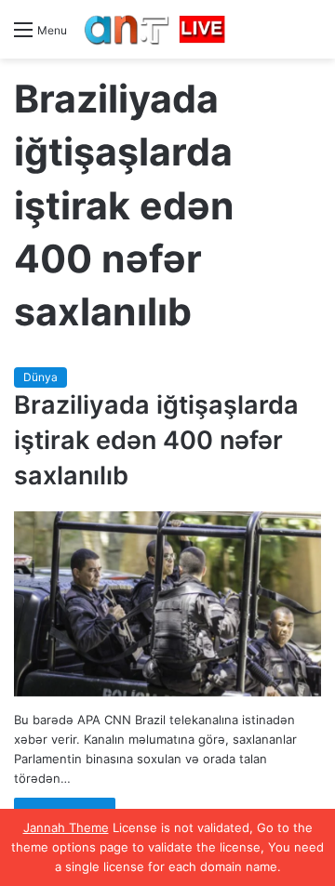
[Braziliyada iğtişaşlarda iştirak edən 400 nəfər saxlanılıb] (167, 603)
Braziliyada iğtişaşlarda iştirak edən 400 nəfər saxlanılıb (156, 440)
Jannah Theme (66, 827)
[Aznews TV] (155, 29)
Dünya (40, 377)
